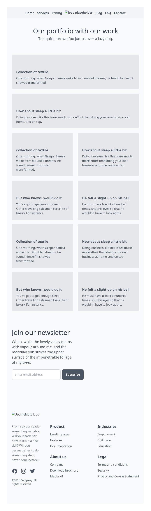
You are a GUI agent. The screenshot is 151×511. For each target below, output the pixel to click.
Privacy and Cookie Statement (118, 476)
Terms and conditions (113, 465)
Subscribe (73, 375)
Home (29, 13)
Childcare (104, 440)
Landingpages (60, 434)
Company (56, 465)
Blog (98, 13)
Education (105, 446)
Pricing (57, 13)
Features (56, 440)
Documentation (61, 446)
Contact (120, 13)
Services (43, 13)
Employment (106, 434)
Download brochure (64, 470)
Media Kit (56, 476)
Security (103, 470)
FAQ (108, 13)
